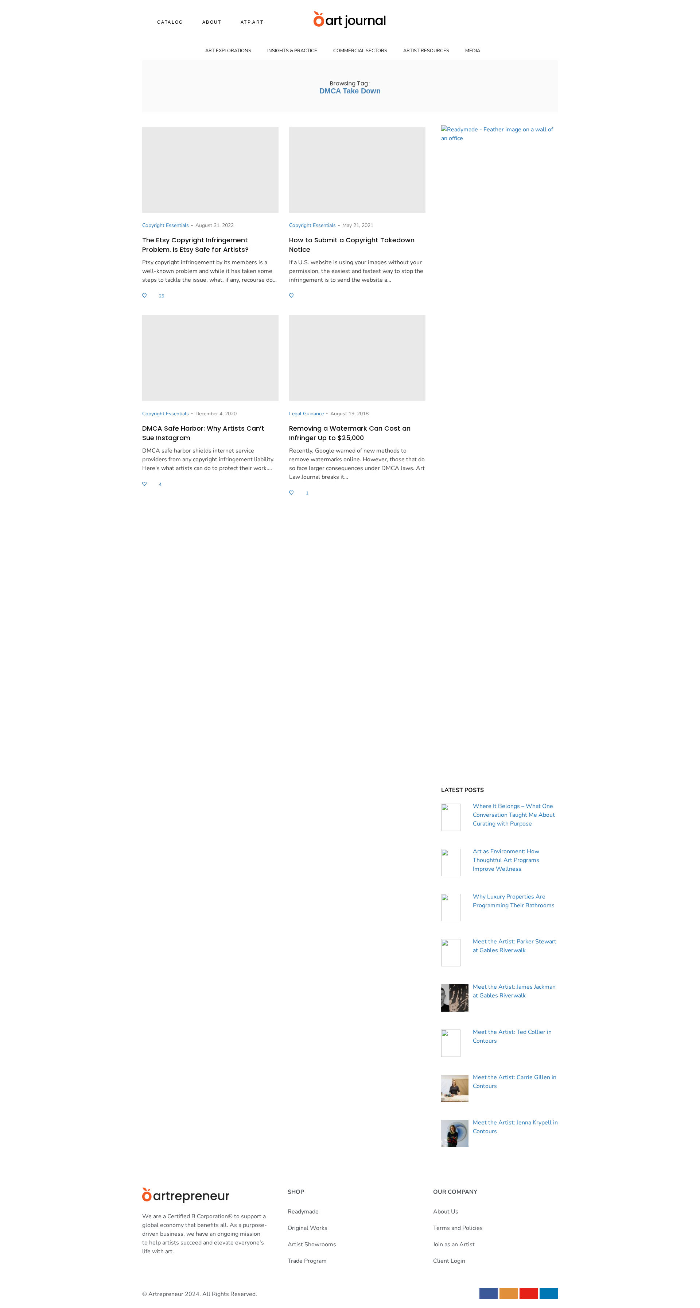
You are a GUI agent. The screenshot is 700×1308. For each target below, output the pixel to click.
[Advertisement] (499, 729)
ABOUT (212, 22)
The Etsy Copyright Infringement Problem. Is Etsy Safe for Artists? (195, 244)
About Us (445, 1212)
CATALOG (170, 22)
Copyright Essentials (165, 225)
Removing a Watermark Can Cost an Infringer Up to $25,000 (350, 433)
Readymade (303, 1212)
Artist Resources (426, 50)
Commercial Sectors (360, 50)
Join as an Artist (454, 1244)
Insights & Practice (292, 50)
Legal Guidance (306, 413)
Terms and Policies (458, 1228)
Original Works (307, 1228)
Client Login (449, 1261)
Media (472, 50)
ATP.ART (252, 22)
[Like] (145, 296)
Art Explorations (228, 50)
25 (161, 296)
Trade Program (307, 1261)
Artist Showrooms (312, 1244)
